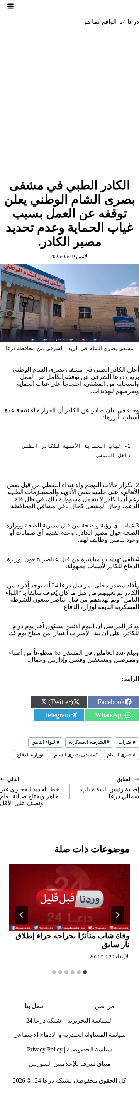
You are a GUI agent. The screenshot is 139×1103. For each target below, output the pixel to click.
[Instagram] (104, 1097)
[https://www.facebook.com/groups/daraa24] (76, 1097)
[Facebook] (133, 1097)
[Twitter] (118, 1097)
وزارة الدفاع (31, 755)
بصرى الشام (121, 755)
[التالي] (21, 915)
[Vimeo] (33, 1097)
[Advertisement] (69, 105)
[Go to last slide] (117, 915)
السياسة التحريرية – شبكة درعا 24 (69, 1020)
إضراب (127, 742)
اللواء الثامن (45, 742)
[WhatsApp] (19, 1097)
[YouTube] (47, 1097)
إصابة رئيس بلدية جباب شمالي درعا (110, 788)
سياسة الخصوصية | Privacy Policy (69, 1049)
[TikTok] (90, 1097)
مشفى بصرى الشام (76, 755)
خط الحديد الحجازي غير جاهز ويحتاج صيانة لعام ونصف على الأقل (29, 791)
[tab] (85, 972)
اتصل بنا (35, 1006)
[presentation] (69, 897)
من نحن (104, 1006)
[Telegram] (62, 1097)
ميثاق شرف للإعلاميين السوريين (70, 1063)
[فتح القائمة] (10, 6)
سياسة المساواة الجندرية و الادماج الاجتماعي (69, 1034)
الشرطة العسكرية (89, 742)
